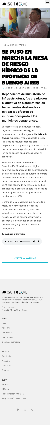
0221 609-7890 (10, 307)
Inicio (4, 323)
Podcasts (6, 384)
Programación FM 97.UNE (14, 398)
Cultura (5, 370)
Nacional (6, 361)
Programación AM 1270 (13, 393)
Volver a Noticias (25, 258)
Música (5, 389)
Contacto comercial (11, 342)
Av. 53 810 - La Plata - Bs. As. (15, 310)
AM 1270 (6, 328)
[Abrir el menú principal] (47, 2)
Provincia (6, 356)
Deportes (6, 365)
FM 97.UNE (7, 332)
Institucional (7, 337)
